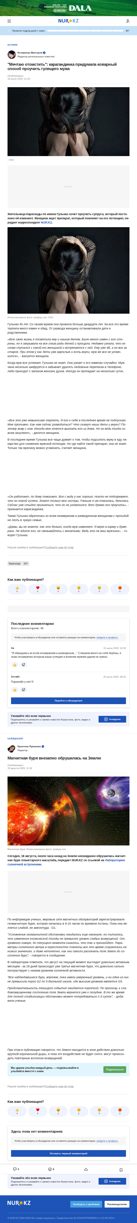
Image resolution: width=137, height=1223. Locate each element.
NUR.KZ (46, 222)
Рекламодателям (117, 1204)
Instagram (114, 719)
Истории (13, 45)
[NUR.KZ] (68, 21)
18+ (26, 563)
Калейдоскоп (15, 738)
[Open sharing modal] (86, 1169)
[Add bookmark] (121, 1170)
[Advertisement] (68, 186)
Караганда (14, 563)
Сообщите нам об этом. (59, 547)
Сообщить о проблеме (86, 1204)
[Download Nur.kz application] (68, 8)
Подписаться (114, 1069)
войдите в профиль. (107, 637)
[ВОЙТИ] (127, 21)
